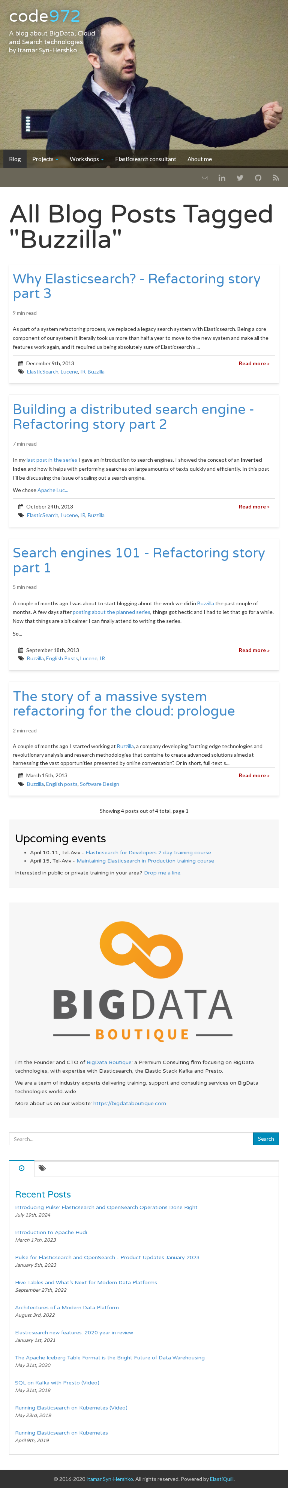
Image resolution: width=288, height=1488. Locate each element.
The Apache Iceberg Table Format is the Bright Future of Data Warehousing (110, 1358)
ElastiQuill (222, 1479)
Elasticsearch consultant (145, 159)
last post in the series (52, 459)
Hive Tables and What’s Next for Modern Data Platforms (86, 1282)
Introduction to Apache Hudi (51, 1232)
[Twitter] (240, 177)
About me (200, 159)
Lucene (69, 371)
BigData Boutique (109, 1062)
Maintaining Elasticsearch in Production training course (145, 861)
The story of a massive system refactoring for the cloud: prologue (124, 704)
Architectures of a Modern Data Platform (67, 1307)
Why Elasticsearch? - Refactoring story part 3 (137, 286)
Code (45, 16)
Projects (43, 159)
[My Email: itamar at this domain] (204, 177)
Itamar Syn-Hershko (47, 50)
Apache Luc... (53, 490)
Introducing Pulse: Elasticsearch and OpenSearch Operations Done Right (106, 1207)
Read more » (254, 363)
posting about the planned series (111, 612)
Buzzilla (96, 371)
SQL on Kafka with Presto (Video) (57, 1383)
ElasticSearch (42, 371)
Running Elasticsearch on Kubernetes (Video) (71, 1408)
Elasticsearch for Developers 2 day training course (148, 852)
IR (83, 371)
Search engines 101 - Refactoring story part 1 (139, 560)
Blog (15, 159)
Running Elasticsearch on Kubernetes (61, 1433)
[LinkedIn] (222, 177)
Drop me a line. (163, 873)
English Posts (62, 658)
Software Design (99, 784)
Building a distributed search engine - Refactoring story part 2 (133, 417)
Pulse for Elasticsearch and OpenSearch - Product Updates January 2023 (107, 1257)
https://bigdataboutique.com (129, 1103)
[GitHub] (258, 177)
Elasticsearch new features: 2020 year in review (74, 1332)
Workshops (85, 159)
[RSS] (276, 177)
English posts (62, 784)
